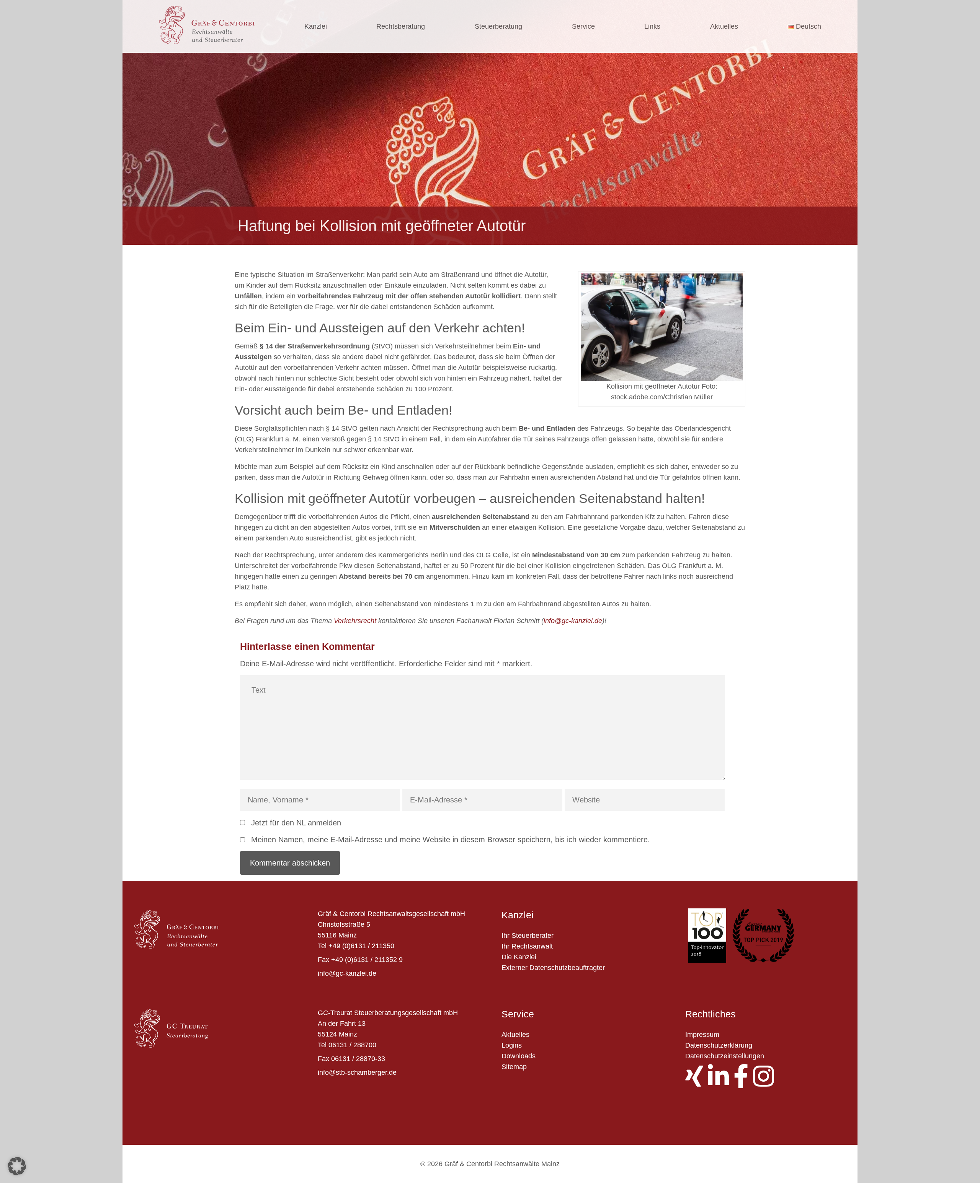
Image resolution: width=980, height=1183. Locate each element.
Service (583, 26)
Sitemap (514, 1067)
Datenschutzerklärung (718, 1045)
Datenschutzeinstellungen (724, 1056)
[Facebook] (743, 1083)
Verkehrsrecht (355, 621)
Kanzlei (315, 26)
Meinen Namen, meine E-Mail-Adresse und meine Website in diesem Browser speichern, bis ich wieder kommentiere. (450, 839)
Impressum (702, 1034)
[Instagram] (766, 1083)
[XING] (696, 1083)
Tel (322, 946)
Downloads (518, 1056)
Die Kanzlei (518, 957)
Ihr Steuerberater (527, 935)
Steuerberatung (498, 26)
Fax (323, 959)
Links (652, 26)
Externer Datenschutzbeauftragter (553, 967)
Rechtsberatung (400, 26)
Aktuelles (724, 26)
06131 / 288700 (352, 1045)
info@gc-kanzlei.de (573, 621)
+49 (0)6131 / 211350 (361, 946)
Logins (511, 1045)
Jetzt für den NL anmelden (296, 822)
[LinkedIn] (720, 1083)
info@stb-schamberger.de (357, 1072)
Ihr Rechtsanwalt (527, 946)
